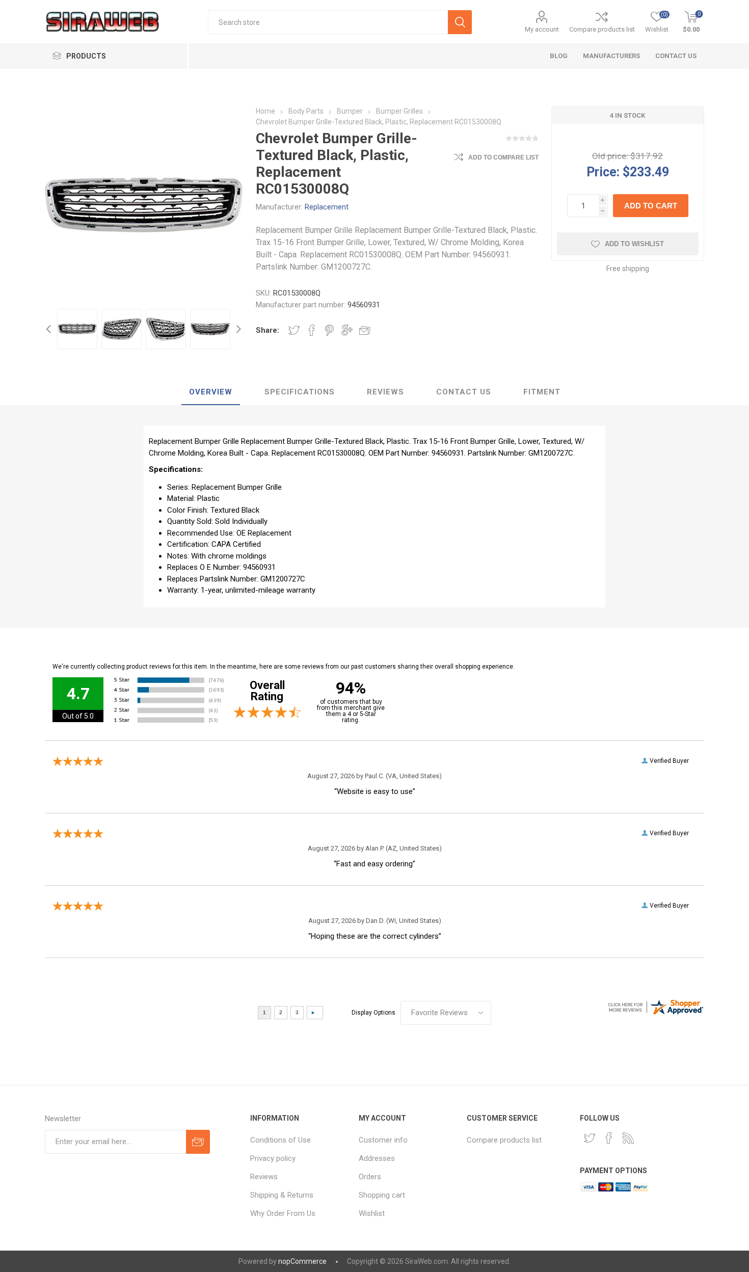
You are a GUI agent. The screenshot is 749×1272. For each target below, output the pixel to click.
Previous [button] (50, 329)
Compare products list (602, 29)
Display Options (373, 1012)
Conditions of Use (280, 1140)
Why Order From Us (282, 1213)
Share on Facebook (311, 330)
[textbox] (327, 22)
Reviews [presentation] (385, 391)
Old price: (610, 156)
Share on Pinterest (329, 330)
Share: (267, 330)
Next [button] (237, 329)
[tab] (210, 392)
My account (542, 29)
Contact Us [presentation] (463, 391)
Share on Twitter (294, 330)
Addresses (377, 1158)
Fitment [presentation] (541, 391)
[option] (77, 329)
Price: (603, 171)
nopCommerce (302, 1261)
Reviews (264, 1176)
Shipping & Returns (281, 1195)
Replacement (327, 206)
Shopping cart (382, 1195)
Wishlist (372, 1213)
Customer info (383, 1140)
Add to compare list (503, 157)
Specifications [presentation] (299, 391)
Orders (370, 1176)
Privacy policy (273, 1158)
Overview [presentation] (210, 391)
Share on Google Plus (347, 330)
